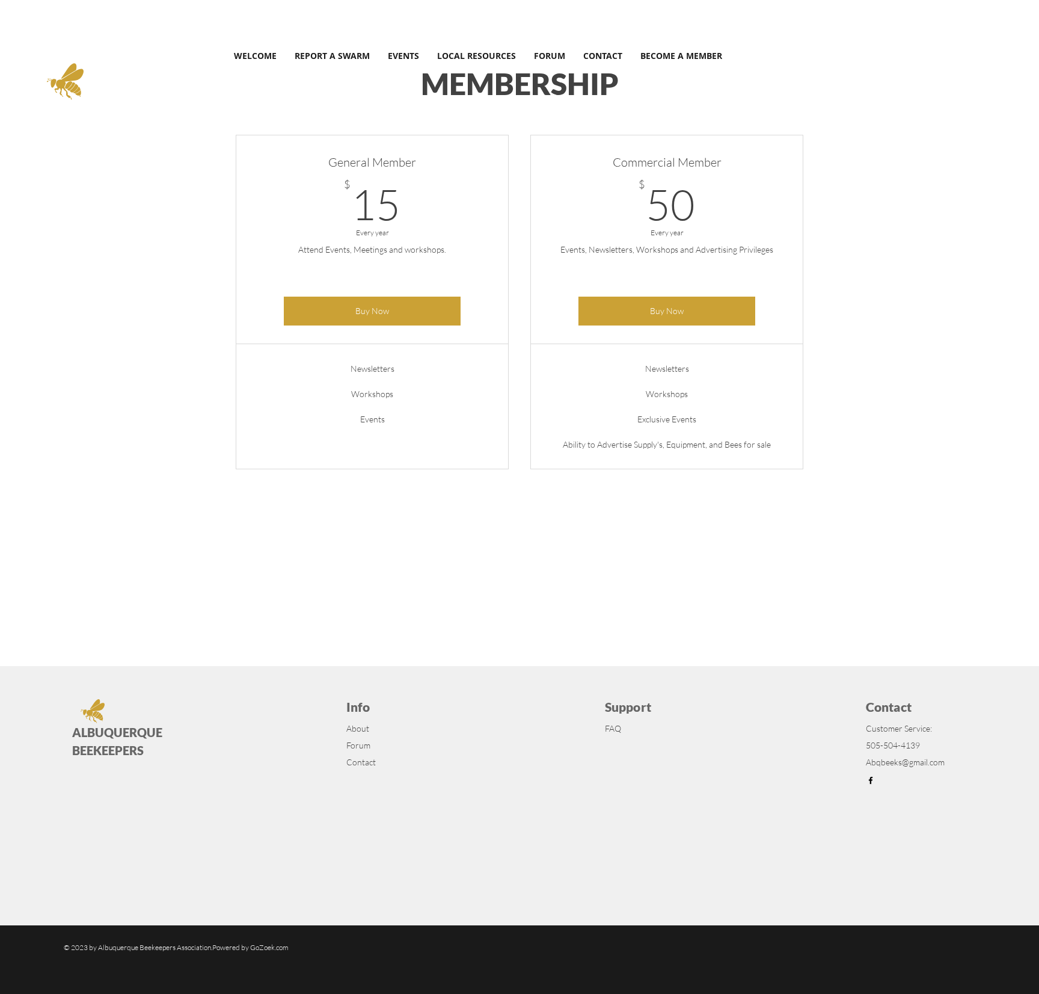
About (357, 728)
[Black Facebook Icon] (870, 780)
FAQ (613, 728)
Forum (358, 745)
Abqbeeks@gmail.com (905, 762)
